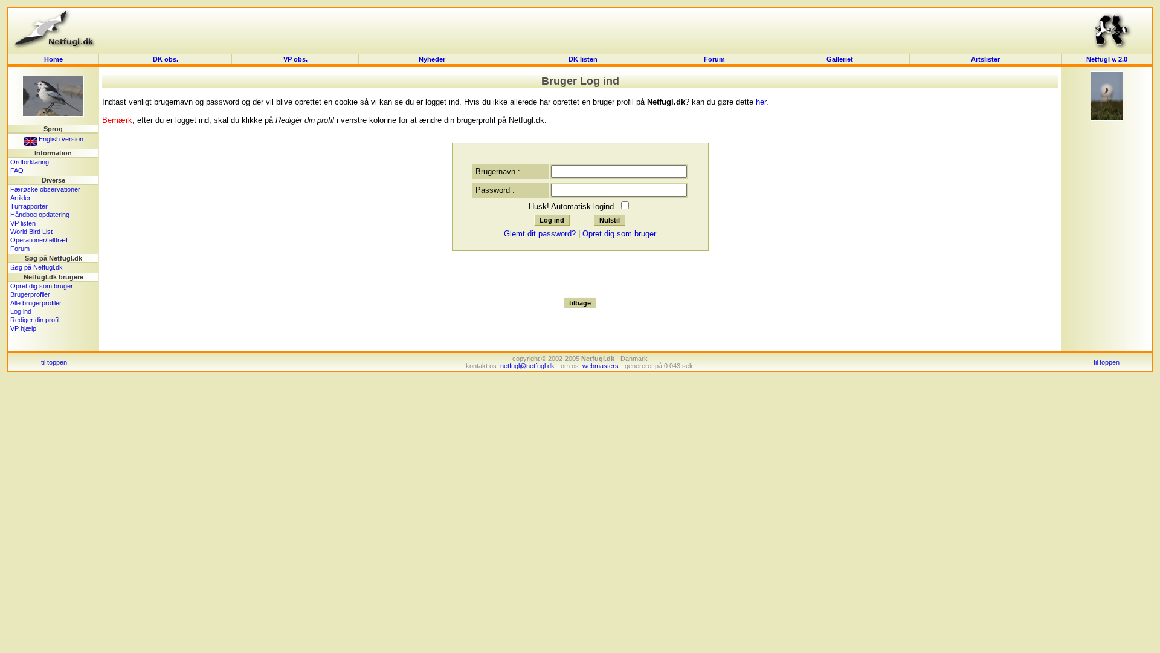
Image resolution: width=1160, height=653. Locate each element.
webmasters (600, 365)
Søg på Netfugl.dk (36, 267)
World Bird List (31, 231)
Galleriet (839, 59)
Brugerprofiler (30, 294)
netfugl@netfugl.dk (527, 365)
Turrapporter (29, 206)
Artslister (985, 59)
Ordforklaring (29, 162)
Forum (714, 59)
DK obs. (165, 59)
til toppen (54, 362)
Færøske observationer (45, 189)
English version (60, 139)
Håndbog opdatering (39, 214)
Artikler (20, 197)
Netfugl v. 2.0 (1106, 59)
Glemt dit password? (540, 233)
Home (53, 59)
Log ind (20, 311)
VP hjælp (23, 328)
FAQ (17, 170)
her (761, 101)
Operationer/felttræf (39, 240)
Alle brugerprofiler (36, 303)
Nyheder (433, 59)
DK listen (583, 59)
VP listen (23, 223)
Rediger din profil (34, 319)
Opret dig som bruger (41, 286)
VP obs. (295, 59)
